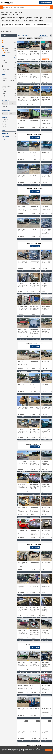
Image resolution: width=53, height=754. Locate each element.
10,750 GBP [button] (21, 59)
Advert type (4, 38)
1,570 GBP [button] (20, 82)
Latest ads (4, 117)
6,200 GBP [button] (32, 537)
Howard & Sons (35, 130)
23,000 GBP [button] (21, 414)
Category (4, 46)
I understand (48, 750)
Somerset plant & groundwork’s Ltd (25, 130)
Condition (4, 139)
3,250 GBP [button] (44, 337)
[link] (23, 45)
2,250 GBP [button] (32, 569)
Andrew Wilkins (35, 695)
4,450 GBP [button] (32, 592)
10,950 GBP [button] (44, 213)
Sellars (35, 107)
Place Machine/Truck (46, 2)
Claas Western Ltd (23, 416)
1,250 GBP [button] (32, 437)
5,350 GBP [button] (32, 213)
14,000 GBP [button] (33, 105)
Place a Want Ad (35, 137)
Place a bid (44, 59)
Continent (4, 74)
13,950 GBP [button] (33, 738)
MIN (2, 102)
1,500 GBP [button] (44, 715)
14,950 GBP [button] (21, 537)
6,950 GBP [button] (32, 236)
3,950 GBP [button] (44, 159)
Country (4, 83)
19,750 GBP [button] (33, 82)
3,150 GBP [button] (32, 638)
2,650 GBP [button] (20, 638)
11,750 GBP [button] (44, 638)
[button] (9, 35)
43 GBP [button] (43, 592)
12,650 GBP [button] (44, 391)
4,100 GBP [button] (20, 268)
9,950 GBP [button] (44, 414)
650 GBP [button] (32, 291)
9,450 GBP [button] (32, 670)
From (2, 112)
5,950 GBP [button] (20, 337)
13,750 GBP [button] (21, 159)
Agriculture (5, 12)
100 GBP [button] (32, 515)
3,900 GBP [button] (32, 268)
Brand (3, 55)
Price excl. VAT (5, 100)
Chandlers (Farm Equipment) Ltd (24, 84)
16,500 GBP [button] (21, 391)
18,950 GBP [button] (44, 469)
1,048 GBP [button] (32, 492)
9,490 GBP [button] (32, 414)
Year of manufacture (7, 110)
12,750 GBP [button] (33, 159)
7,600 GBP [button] (20, 314)
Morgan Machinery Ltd (23, 61)
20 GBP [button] (20, 615)
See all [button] (3, 71)
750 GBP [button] (44, 515)
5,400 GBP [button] (32, 337)
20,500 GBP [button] (21, 127)
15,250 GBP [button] (33, 469)
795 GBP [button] (44, 291)
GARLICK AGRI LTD (34, 371)
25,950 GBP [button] (44, 105)
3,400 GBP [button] (44, 236)
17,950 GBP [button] (21, 715)
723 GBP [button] (44, 692)
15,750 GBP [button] (44, 82)
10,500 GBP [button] (33, 182)
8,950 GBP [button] (20, 105)
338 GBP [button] (20, 515)
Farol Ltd (46, 107)
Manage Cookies (30, 750)
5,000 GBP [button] (44, 314)
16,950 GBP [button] (33, 391)
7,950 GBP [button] (20, 692)
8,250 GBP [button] (44, 268)
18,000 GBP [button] (33, 715)
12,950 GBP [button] (44, 127)
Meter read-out (5, 136)
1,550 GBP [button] (44, 182)
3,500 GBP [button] (44, 437)
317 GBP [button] (20, 291)
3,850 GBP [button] (32, 368)
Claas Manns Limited (35, 416)
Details (3, 130)
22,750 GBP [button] (33, 692)
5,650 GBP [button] (20, 469)
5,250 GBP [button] (20, 437)
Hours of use (5, 133)
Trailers (12, 12)
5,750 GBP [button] (32, 314)
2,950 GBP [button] (32, 59)
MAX (10, 102)
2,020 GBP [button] (20, 213)
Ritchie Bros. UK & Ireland (46, 61)
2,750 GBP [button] (44, 368)
